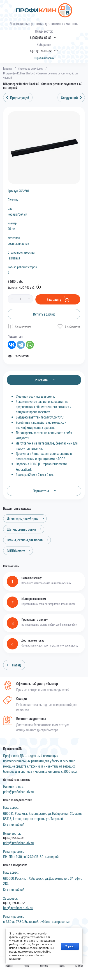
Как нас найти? (13, 824)
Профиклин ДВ (12, 749)
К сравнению (23, 326)
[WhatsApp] (30, 345)
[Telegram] (21, 345)
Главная (7, 68)
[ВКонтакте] (12, 345)
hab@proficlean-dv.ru (18, 907)
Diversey (13, 199)
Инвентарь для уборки (30, 68)
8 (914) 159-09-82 (40, 51)
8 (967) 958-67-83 (40, 38)
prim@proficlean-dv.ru (18, 791)
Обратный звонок (44, 58)
